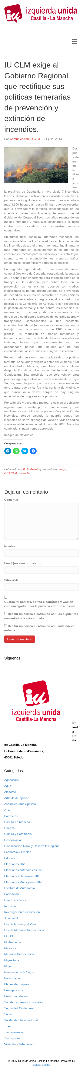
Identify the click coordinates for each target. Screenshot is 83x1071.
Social (8, 1014)
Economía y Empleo (17, 852)
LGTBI (8, 936)
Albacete (10, 791)
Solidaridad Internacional (21, 1020)
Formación (11, 894)
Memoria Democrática (19, 954)
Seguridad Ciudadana (19, 1008)
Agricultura (11, 780)
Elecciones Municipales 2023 (23, 882)
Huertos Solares (15, 900)
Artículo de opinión (16, 798)
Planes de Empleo (16, 984)
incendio (24, 473)
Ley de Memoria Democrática (24, 930)
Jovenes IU (11, 918)
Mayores (10, 948)
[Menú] (74, 41)
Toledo (8, 1026)
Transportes (12, 1038)
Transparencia (14, 1032)
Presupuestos (13, 990)
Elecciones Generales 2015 (22, 876)
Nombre (10, 546)
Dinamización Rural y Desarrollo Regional (32, 846)
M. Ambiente (31, 469)
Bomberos (11, 816)
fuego (62, 469)
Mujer (8, 966)
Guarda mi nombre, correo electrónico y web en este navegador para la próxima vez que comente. (40, 604)
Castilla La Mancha (17, 822)
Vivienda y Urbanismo (19, 1044)
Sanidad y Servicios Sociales (23, 1002)
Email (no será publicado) (23, 563)
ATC (7, 810)
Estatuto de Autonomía (19, 888)
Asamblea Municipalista (20, 804)
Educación (11, 858)
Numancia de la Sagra (19, 972)
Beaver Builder (41, 1064)
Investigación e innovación (22, 912)
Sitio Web (11, 580)
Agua (7, 786)
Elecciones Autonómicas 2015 (24, 870)
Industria (10, 906)
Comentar (11, 499)
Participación (12, 978)
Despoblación (13, 840)
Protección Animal (16, 996)
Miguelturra (12, 960)
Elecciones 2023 (15, 864)
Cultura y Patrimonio (18, 834)
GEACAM (10, 473)
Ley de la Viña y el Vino (20, 924)
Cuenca (9, 828)
